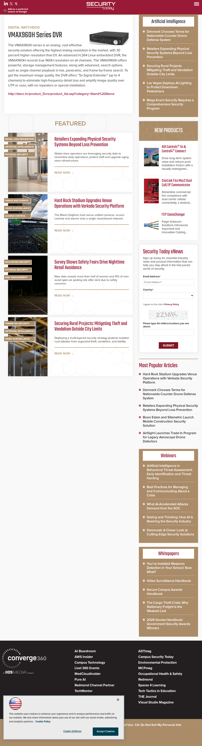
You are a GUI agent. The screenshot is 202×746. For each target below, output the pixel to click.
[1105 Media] (18, 672)
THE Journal (147, 697)
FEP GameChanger (173, 215)
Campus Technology (90, 663)
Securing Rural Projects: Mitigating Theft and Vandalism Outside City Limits (90, 326)
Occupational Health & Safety (160, 674)
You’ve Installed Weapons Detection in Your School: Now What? (169, 568)
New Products (168, 130)
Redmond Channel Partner (94, 685)
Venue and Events (16, 200)
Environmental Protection (157, 663)
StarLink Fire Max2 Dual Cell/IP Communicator (177, 183)
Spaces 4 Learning (152, 685)
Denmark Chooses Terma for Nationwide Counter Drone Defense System (168, 36)
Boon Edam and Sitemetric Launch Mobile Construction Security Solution (168, 421)
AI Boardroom (85, 651)
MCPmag (145, 668)
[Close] (118, 699)
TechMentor (84, 691)
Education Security (17, 262)
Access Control (15, 216)
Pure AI (80, 679)
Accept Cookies (106, 731)
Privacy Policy (171, 304)
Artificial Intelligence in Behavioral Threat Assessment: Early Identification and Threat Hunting (170, 472)
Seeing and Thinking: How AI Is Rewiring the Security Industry (170, 519)
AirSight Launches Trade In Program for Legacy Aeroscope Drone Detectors (169, 437)
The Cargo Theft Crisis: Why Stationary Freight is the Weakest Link (167, 607)
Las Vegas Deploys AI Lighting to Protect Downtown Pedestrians (169, 87)
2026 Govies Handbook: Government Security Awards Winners (168, 624)
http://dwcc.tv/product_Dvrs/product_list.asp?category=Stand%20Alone (61, 94)
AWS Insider (84, 657)
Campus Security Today (156, 657)
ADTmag (144, 651)
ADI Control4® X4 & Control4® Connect (174, 149)
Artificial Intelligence (19, 146)
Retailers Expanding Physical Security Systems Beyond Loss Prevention (85, 142)
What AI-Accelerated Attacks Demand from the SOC (167, 506)
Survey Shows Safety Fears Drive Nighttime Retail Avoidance (89, 265)
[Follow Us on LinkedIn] (6, 4)
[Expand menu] (196, 4)
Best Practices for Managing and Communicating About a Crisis (168, 491)
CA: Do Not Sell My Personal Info (158, 725)
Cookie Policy (42, 721)
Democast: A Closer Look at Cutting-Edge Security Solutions (170, 532)
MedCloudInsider (88, 674)
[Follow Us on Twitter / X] (12, 4)
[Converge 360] (24, 658)
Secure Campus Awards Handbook (164, 592)
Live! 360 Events (87, 668)
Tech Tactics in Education (157, 691)
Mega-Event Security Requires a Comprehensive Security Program (170, 104)
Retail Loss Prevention (19, 139)
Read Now (62, 172)
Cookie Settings (72, 731)
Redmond (145, 679)
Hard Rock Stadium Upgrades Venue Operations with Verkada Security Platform (89, 203)
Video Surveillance (17, 208)
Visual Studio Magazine (156, 702)
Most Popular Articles (158, 365)
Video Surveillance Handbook (169, 581)
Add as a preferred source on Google (18, 10)
